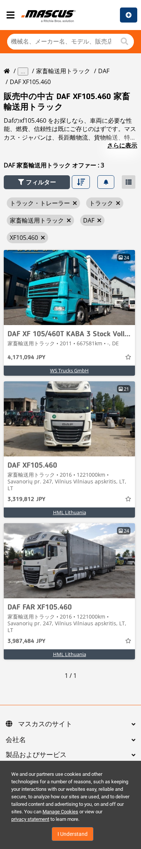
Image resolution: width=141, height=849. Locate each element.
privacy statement (30, 819)
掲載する (128, 15)
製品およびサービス (36, 755)
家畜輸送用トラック (63, 71)
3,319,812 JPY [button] (26, 500)
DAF (103, 71)
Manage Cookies (60, 811)
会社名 (16, 740)
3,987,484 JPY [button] (26, 641)
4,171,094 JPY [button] (26, 358)
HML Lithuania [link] (69, 512)
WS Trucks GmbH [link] (69, 370)
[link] (69, 287)
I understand (73, 834)
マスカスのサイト (45, 724)
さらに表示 (122, 145)
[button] (37, 182)
